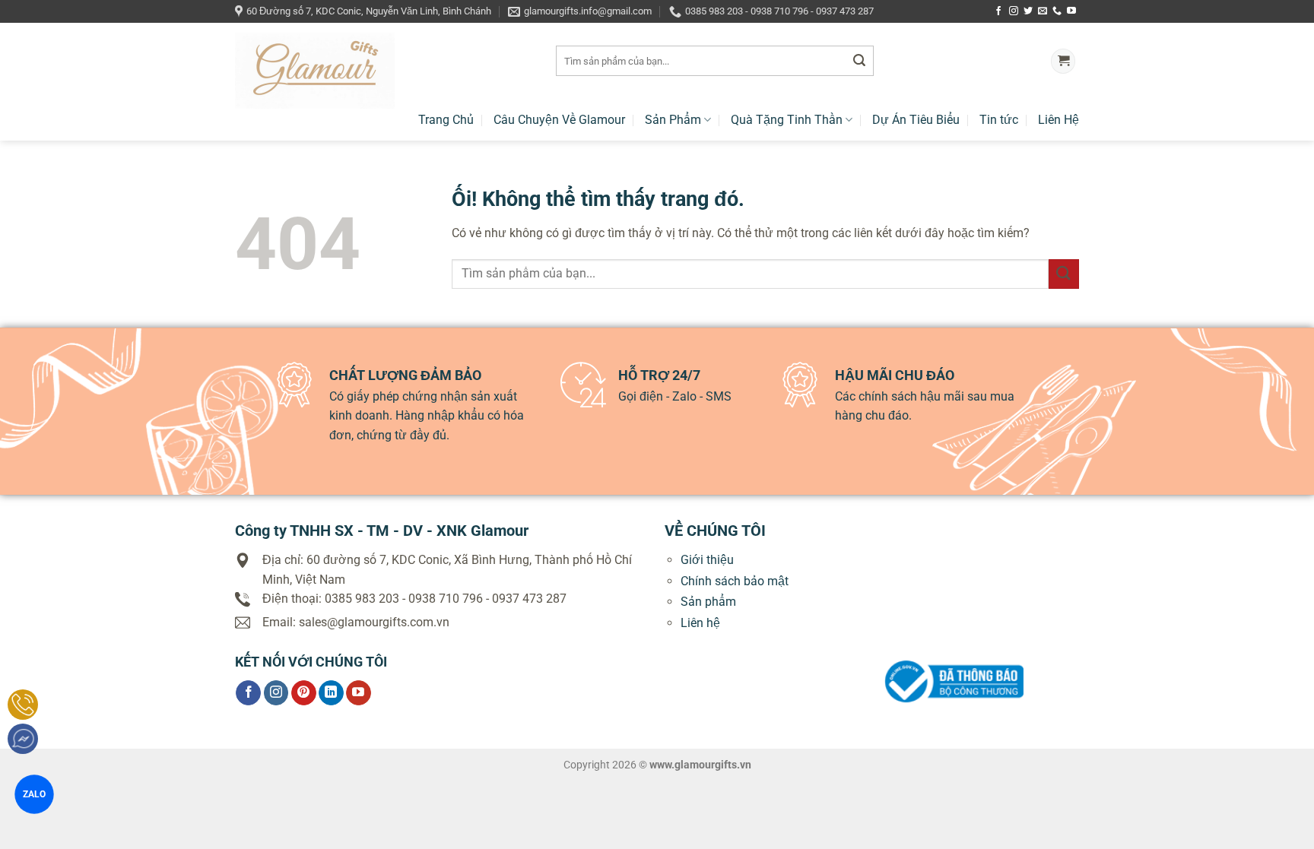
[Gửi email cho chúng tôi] (1042, 11)
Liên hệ (700, 623)
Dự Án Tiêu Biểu (916, 119)
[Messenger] (23, 739)
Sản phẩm (708, 601)
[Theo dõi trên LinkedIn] (331, 693)
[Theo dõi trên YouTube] (1071, 11)
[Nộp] (859, 61)
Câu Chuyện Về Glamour (559, 119)
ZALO (33, 794)
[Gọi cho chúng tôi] (1057, 11)
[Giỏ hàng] (1063, 61)
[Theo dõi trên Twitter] (1028, 11)
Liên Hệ (1058, 119)
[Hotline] (23, 704)
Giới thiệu (707, 560)
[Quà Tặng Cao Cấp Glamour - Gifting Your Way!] (384, 71)
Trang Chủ (446, 119)
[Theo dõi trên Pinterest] (303, 693)
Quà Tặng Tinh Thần (787, 119)
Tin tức (998, 119)
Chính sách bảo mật (735, 581)
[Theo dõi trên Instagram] (1013, 11)
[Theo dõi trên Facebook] (998, 11)
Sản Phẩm (673, 119)
